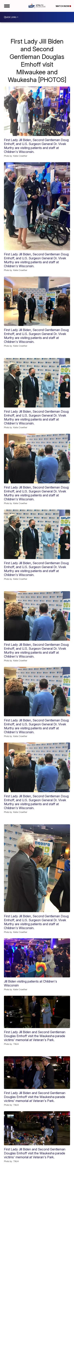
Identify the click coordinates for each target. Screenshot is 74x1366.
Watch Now (62, 6)
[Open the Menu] (6, 6)
